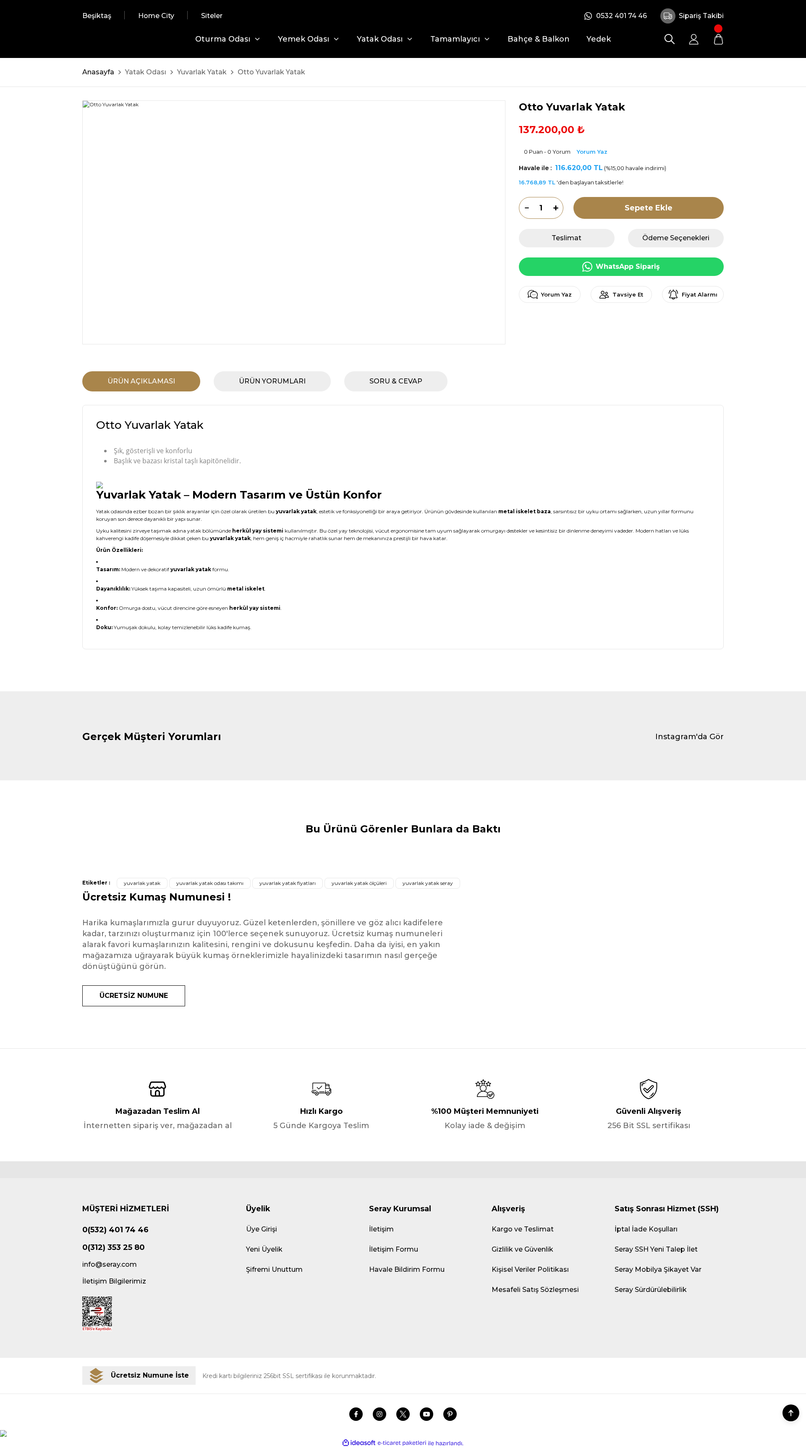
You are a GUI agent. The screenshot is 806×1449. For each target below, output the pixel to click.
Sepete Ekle (649, 208)
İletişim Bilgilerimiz (114, 1281)
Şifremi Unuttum (274, 1269)
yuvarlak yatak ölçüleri (359, 883)
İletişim (381, 1229)
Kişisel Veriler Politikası (530, 1269)
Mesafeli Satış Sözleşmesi (535, 1290)
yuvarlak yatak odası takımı (209, 883)
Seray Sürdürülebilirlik (651, 1290)
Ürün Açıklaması (141, 381)
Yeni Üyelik (264, 1249)
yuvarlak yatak (142, 883)
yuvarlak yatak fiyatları (287, 883)
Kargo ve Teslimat (523, 1229)
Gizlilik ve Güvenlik (522, 1249)
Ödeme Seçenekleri (675, 238)
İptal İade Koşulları (646, 1229)
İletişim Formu (393, 1249)
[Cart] (718, 39)
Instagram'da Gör (689, 736)
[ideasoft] (359, 1443)
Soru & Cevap (395, 381)
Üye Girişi (261, 1229)
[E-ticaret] (402, 1443)
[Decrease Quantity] (524, 208)
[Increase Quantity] (558, 208)
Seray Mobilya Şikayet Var (658, 1269)
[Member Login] (693, 39)
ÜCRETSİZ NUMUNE (133, 996)
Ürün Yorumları (272, 381)
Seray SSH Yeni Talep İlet (656, 1249)
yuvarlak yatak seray (428, 883)
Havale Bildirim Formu (407, 1269)
